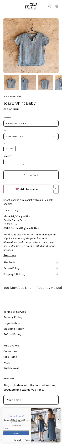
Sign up (16, 433)
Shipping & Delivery (14, 274)
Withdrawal (11, 368)
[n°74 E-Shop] (31, 6)
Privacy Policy (12, 317)
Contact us (10, 351)
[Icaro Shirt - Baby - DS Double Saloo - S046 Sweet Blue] (11, 82)
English (18, 440)
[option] (29, 440)
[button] (49, 6)
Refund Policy (12, 334)
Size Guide (9, 262)
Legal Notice (11, 323)
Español (53, 440)
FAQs (6, 362)
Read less (9, 255)
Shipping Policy (13, 328)
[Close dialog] (58, 409)
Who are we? (11, 345)
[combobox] (17, 440)
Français (29, 440)
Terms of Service (14, 311)
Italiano (41, 440)
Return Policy (11, 268)
